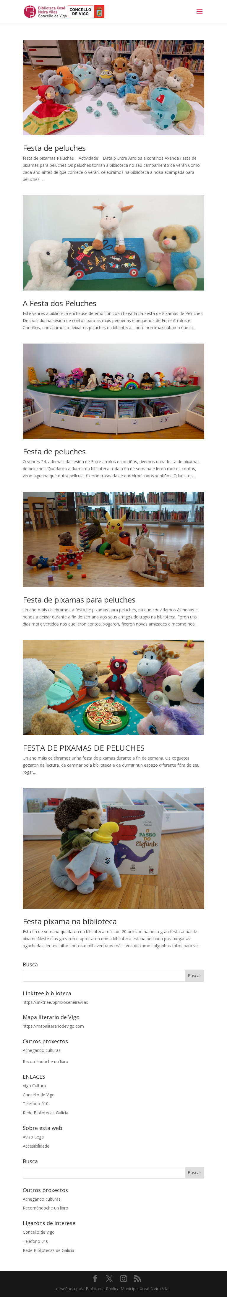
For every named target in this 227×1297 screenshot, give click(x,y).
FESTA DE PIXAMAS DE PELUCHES (84, 747)
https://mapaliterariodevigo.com (53, 1026)
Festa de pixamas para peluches (79, 599)
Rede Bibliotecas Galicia (45, 1113)
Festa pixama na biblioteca (70, 921)
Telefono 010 (35, 1103)
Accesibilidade (36, 1146)
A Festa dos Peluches (59, 303)
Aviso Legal (34, 1137)
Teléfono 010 (35, 1241)
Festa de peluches (54, 148)
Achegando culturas (42, 1050)
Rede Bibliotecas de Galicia (48, 1250)
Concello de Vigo (39, 1095)
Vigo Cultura (34, 1085)
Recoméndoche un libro (45, 1061)
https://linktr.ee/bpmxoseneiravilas (55, 1002)
